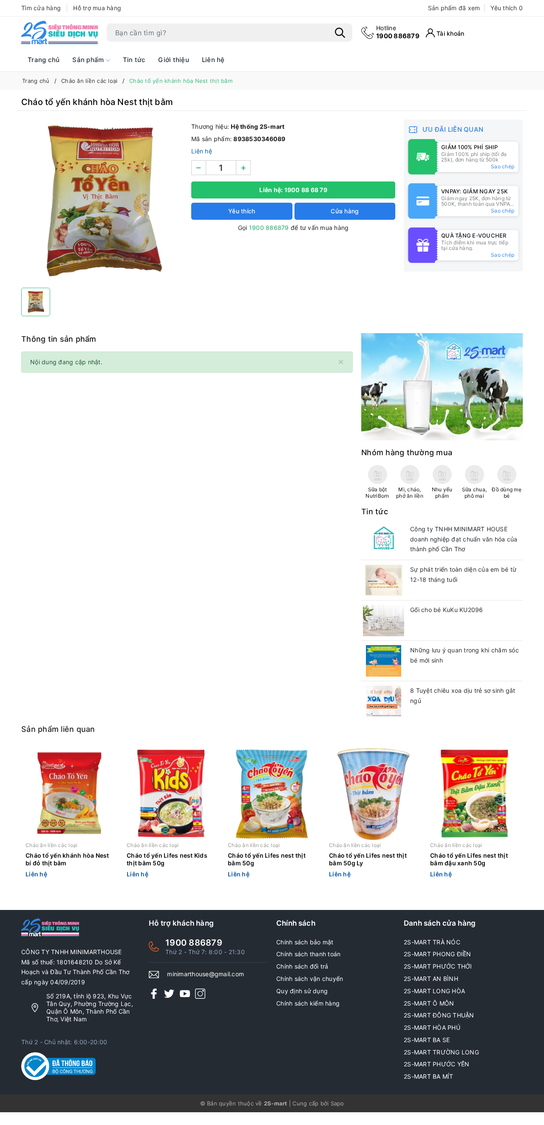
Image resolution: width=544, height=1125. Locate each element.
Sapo (337, 1103)
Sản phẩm (88, 60)
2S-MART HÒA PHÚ (432, 1027)
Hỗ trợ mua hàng (97, 7)
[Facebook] (154, 993)
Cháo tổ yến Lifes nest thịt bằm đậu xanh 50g (469, 859)
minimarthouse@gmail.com (205, 974)
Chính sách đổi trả (302, 966)
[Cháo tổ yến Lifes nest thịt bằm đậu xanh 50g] (474, 793)
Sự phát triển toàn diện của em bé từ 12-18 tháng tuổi (463, 574)
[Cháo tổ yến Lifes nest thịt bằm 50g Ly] (373, 793)
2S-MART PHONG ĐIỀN (437, 954)
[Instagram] (200, 993)
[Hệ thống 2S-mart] (59, 33)
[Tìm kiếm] (340, 32)
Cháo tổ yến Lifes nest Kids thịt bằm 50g (167, 859)
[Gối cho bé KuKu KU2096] (383, 620)
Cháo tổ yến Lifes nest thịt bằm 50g (267, 859)
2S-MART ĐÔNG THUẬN (439, 1015)
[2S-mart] (442, 386)
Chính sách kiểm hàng (308, 1003)
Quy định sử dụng (302, 991)
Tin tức (134, 60)
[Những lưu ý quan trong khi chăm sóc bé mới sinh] (383, 661)
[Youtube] (185, 993)
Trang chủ (44, 60)
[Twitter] (169, 993)
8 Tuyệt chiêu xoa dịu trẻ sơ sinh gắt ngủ (462, 695)
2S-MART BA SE (427, 1039)
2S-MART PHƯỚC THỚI (438, 966)
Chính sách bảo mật (305, 942)
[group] (102, 201)
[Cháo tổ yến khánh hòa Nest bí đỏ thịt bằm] (69, 793)
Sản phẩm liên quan (58, 729)
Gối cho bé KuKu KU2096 (446, 609)
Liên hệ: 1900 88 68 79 (293, 189)
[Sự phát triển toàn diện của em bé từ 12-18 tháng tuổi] (383, 580)
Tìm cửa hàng (41, 7)
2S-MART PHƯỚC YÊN (436, 1064)
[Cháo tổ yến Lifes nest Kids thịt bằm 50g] (170, 793)
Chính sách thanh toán (308, 954)
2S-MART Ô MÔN (429, 1003)
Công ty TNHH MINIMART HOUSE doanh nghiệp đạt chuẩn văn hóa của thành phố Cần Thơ (464, 539)
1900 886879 (397, 32)
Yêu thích (506, 7)
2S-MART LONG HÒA (434, 991)
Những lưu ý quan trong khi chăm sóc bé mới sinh (464, 655)
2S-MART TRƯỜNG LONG (441, 1052)
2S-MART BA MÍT (428, 1076)
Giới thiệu (173, 60)
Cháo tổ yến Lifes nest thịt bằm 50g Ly (368, 859)
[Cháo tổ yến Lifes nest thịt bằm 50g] (272, 793)
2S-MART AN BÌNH (431, 978)
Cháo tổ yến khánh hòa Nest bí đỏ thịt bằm (67, 859)
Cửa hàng (345, 211)
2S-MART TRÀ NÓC (432, 942)
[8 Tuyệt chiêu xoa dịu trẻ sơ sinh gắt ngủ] (383, 701)
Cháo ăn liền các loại (51, 845)
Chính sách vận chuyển (309, 978)
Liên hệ (213, 60)
